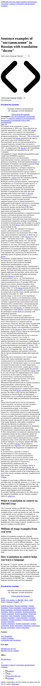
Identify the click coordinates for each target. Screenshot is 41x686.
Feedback (10, 671)
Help (9, 674)
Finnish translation (15, 620)
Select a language (7, 602)
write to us (11, 496)
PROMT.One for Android (10, 651)
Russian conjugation (8, 628)
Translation (5, 4)
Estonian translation (29, 620)
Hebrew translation (15, 612)
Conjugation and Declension (11, 640)
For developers (6, 659)
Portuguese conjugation (32, 626)
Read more (15, 684)
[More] (3, 477)
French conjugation (22, 628)
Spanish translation (28, 608)
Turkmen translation (8, 618)
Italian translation (7, 610)
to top (3, 598)
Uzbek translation (22, 618)
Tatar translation (14, 616)
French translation (15, 608)
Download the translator (10, 104)
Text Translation (6, 636)
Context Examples (7, 638)
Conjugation (25, 4)
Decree (23, 148)
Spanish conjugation (8, 624)
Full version (10, 600)
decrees (30, 193)
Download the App (13, 676)
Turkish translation (27, 616)
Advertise (10, 678)
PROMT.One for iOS (8, 649)
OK (2, 682)
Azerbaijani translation (21, 610)
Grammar (4, 6)
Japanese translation (8, 622)
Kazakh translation (29, 612)
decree (33, 130)
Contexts (12, 4)
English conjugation (23, 624)
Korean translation (21, 614)
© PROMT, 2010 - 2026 (24, 600)
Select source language (9, 56)
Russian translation (21, 606)
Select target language (9, 98)
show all (4, 124)
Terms (3, 600)
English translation (7, 606)
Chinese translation (7, 614)
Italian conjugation (16, 626)
